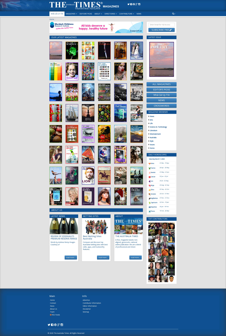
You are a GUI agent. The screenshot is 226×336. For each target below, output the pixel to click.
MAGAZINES (71, 14)
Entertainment (155, 134)
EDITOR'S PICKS (161, 89)
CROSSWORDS (161, 105)
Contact (53, 303)
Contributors (126, 14)
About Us (53, 309)
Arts (151, 120)
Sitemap (86, 312)
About (98, 14)
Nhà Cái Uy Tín (57, 14)
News (139, 14)
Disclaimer (87, 309)
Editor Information (90, 306)
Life (151, 123)
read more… (70, 257)
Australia (152, 137)
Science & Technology (158, 127)
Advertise (86, 300)
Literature (153, 130)
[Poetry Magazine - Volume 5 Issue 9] (161, 59)
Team (52, 312)
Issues (152, 144)
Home (51, 19)
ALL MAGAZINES (162, 84)
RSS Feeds (55, 315)
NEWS (161, 100)
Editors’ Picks (86, 14)
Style (151, 141)
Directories (110, 14)
